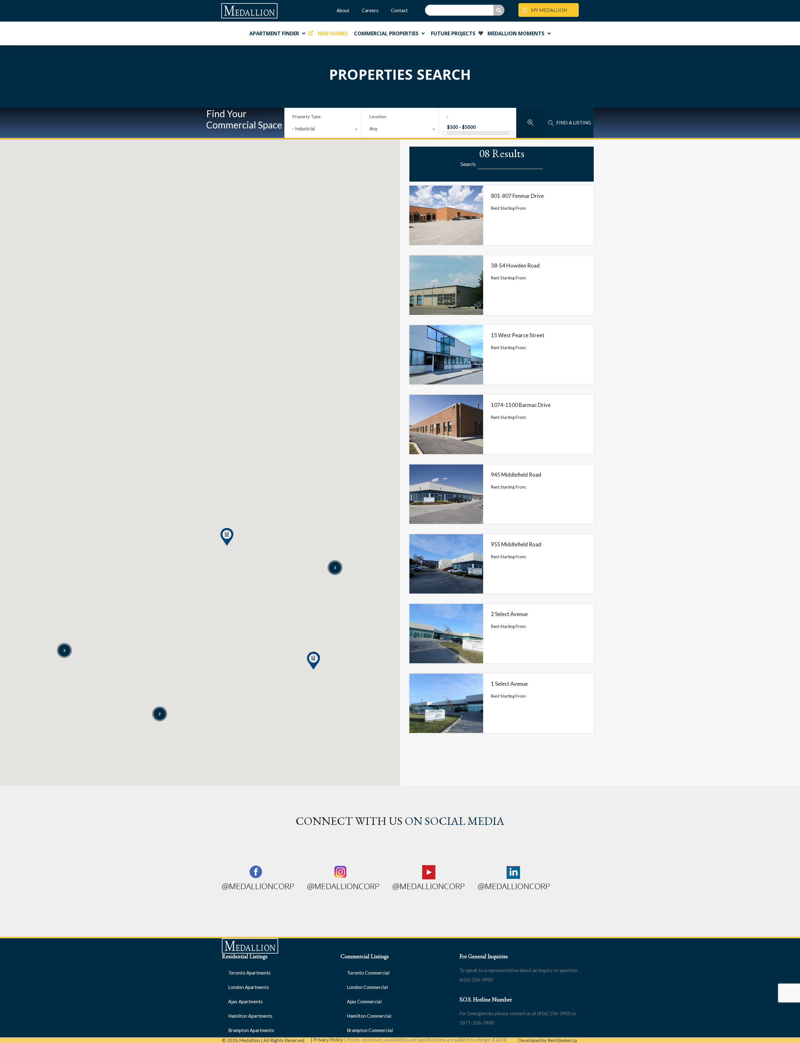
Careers (370, 10)
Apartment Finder (274, 33)
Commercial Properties (386, 33)
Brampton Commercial (370, 1030)
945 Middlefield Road (516, 474)
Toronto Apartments (249, 972)
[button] (313, 660)
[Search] (498, 10)
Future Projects (453, 33)
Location (377, 116)
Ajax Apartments (245, 1001)
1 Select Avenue (509, 683)
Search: (469, 164)
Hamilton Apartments (250, 1016)
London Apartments (248, 987)
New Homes (333, 33)
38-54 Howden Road (515, 265)
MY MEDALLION (548, 10)
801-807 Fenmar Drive (517, 196)
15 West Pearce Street (517, 335)
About (343, 10)
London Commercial (367, 987)
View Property (446, 233)
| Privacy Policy (327, 1039)
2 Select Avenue (509, 614)
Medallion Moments (516, 33)
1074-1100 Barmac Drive (521, 405)
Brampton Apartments (251, 1030)
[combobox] (322, 130)
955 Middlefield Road (516, 544)
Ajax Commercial (364, 1001)
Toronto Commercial (368, 972)
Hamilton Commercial (369, 1016)
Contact (399, 10)
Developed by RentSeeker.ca (547, 1040)
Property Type (306, 116)
